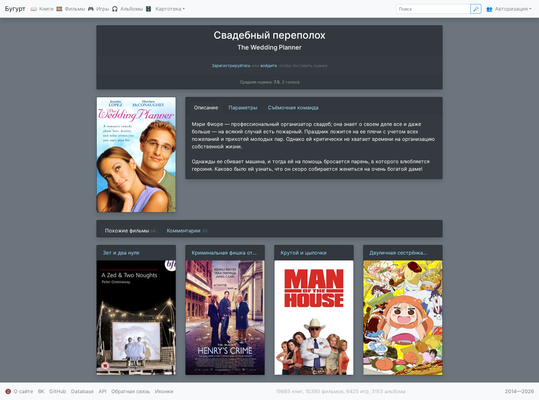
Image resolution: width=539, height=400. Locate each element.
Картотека (168, 9)
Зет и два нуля (121, 253)
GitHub (57, 391)
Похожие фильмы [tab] (130, 230)
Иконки (164, 391)
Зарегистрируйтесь (231, 65)
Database (82, 391)
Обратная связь (130, 391)
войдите (268, 65)
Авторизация (511, 9)
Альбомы (131, 9)
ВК (41, 391)
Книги (46, 9)
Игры (102, 9)
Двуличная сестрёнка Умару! (396, 253)
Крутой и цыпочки (304, 253)
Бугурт (15, 8)
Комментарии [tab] (187, 230)
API (102, 391)
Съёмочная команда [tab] (293, 107)
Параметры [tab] (243, 107)
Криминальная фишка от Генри (222, 253)
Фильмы (75, 9)
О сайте (23, 391)
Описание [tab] (206, 107)
